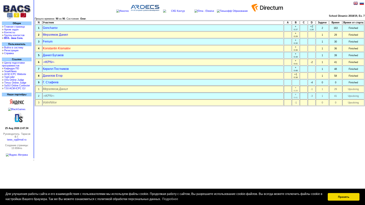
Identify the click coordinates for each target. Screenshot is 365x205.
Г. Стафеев (51, 82)
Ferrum (47, 41)
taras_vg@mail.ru (16, 139)
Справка (9, 53)
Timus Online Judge (15, 82)
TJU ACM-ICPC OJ (14, 88)
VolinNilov (50, 102)
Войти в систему (13, 47)
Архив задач (11, 29)
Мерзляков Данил (55, 34)
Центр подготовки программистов (13, 64)
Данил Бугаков (53, 55)
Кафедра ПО (11, 68)
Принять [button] (343, 196)
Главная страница (14, 26)
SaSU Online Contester (17, 85)
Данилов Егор (53, 75)
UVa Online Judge (14, 79)
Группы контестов (14, 35)
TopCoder (9, 77)
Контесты (9, 32)
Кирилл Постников (56, 68)
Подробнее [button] (170, 199)
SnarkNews (10, 71)
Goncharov (50, 27)
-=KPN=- (49, 62)
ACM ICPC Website (15, 74)
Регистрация (11, 50)
